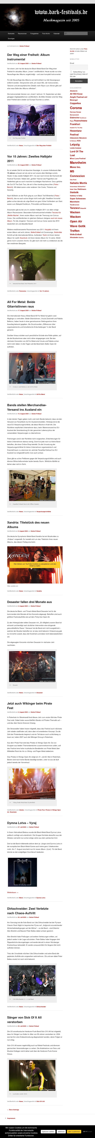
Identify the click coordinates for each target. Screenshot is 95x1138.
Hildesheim (74, 138)
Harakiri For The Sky (76, 127)
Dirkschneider (41, 1007)
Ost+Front (73, 180)
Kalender (57, 33)
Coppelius (75, 103)
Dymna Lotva (40, 898)
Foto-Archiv (46, 33)
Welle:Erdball (36, 232)
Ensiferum (83, 118)
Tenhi (45, 235)
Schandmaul (74, 186)
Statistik (74, 192)
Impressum (11, 1118)
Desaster (40, 693)
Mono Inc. (75, 167)
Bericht (10, 187)
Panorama (22, 291)
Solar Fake (73, 189)
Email (72, 63)
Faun (72, 121)
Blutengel (74, 100)
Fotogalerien (34, 33)
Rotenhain (13, 812)
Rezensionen (22, 33)
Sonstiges (11, 38)
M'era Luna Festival (78, 158)
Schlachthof (81, 186)
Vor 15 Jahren (44, 291)
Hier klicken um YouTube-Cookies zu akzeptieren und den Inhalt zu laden (35, 565)
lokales (21, 810)
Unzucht (83, 208)
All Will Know (76, 93)
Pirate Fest (41, 810)
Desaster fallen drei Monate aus (29, 602)
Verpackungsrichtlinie (44, 511)
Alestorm (73, 91)
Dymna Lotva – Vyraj (21, 823)
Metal (21, 898)
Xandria (39, 591)
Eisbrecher (75, 117)
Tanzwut (75, 208)
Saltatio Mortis (78, 183)
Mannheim (78, 162)
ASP (85, 97)
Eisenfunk (23, 238)
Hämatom (83, 138)
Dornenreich (74, 115)
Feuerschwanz (80, 120)
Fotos (56, 184)
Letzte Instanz (75, 148)
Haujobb (48, 229)
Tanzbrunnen (74, 205)
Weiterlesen (12, 892)
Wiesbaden (74, 237)
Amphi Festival (77, 97)
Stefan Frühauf (24, 46)
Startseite (11, 33)
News (21, 145)
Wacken (75, 212)
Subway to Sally (76, 196)
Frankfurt (75, 124)
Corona (76, 107)
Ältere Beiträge (13, 1110)
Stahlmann (82, 189)
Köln (79, 140)
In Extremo (73, 141)
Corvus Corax (75, 112)
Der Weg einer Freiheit (44, 145)
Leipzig (75, 144)
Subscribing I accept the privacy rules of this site (78, 74)
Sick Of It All (41, 1101)
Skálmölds (58, 232)
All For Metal (41, 394)
